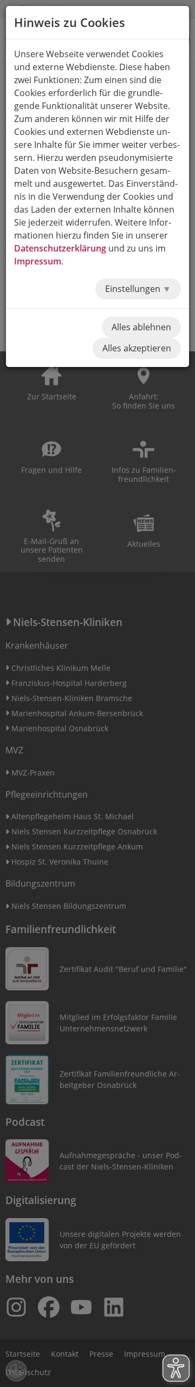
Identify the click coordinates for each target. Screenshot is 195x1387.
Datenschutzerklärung (60, 248)
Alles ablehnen (141, 327)
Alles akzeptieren (136, 348)
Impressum (37, 261)
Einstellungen (133, 289)
